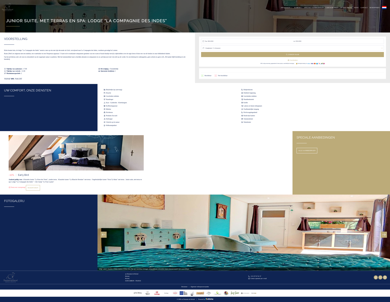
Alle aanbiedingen (307, 150)
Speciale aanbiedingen (314, 7)
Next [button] (384, 235)
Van (206, 41)
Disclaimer (184, 286)
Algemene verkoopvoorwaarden (200, 286)
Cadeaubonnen (332, 7)
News (356, 7)
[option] (76, 163)
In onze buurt (346, 7)
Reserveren (375, 7)
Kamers (297, 7)
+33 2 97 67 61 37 (255, 276)
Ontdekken (286, 7)
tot (294, 41)
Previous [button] (104, 235)
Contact (364, 7)
